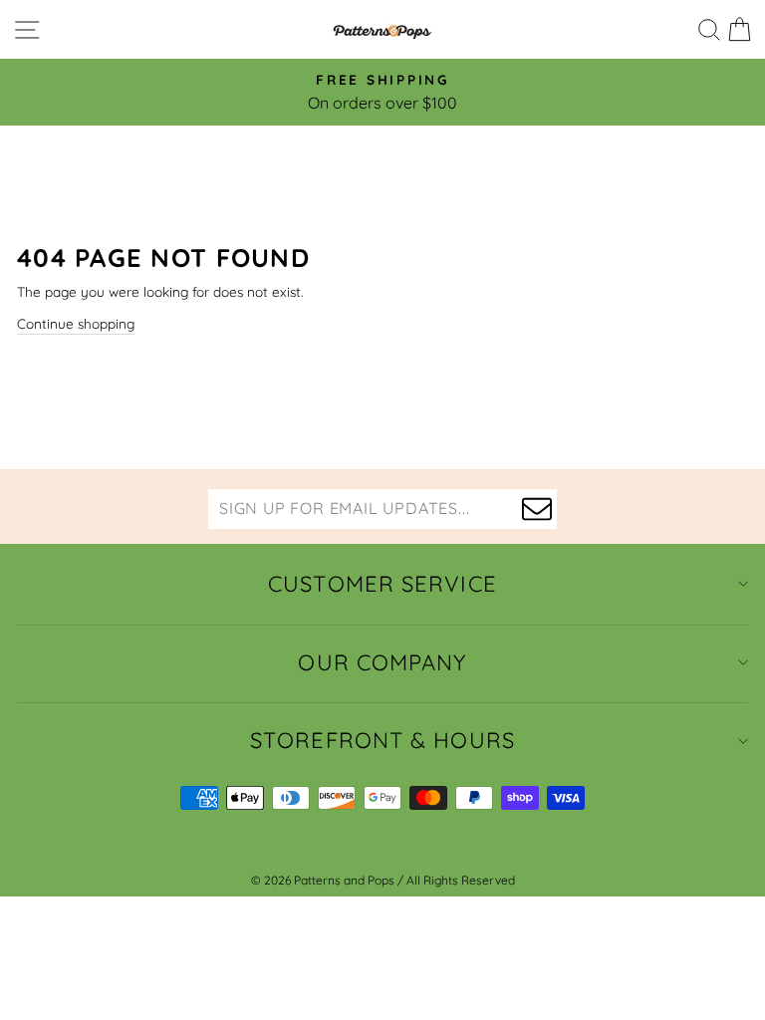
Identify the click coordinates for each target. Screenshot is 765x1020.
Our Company (382, 662)
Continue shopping (75, 323)
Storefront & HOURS (382, 740)
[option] (382, 92)
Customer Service (382, 584)
